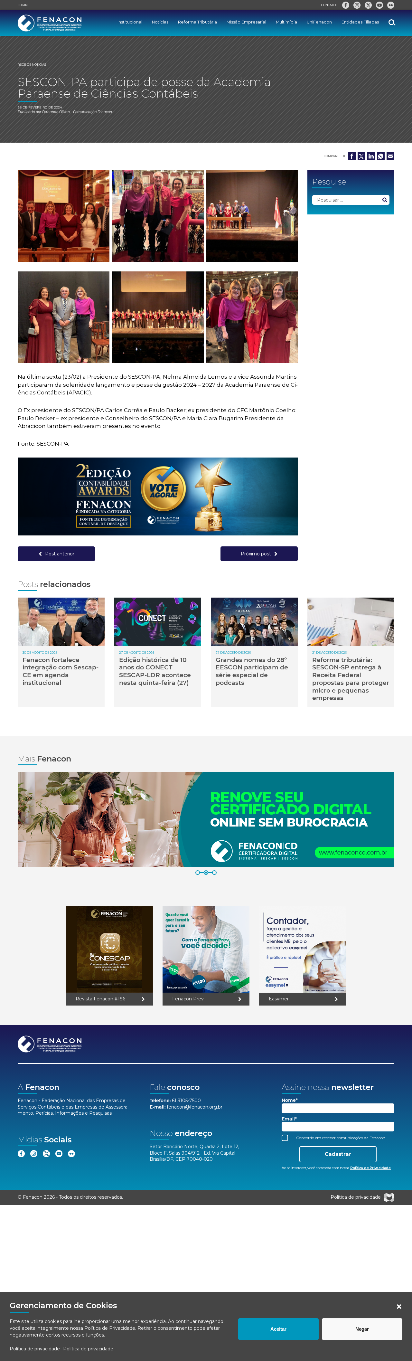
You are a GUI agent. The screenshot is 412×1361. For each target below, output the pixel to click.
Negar (362, 1329)
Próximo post (256, 554)
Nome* (290, 1100)
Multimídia (286, 22)
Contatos (329, 5)
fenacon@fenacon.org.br (194, 1107)
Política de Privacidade (109, 1328)
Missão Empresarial (246, 22)
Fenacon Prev (188, 999)
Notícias (160, 22)
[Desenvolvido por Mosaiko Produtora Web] (389, 1197)
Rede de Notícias (32, 64)
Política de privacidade (35, 1349)
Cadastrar (338, 1154)
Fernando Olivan (56, 112)
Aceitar (278, 1329)
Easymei (278, 999)
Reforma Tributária (197, 22)
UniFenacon (319, 22)
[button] (399, 1306)
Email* (289, 1119)
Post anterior (59, 554)
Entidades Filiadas (360, 22)
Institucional (129, 22)
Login (23, 5)
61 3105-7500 (186, 1100)
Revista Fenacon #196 (100, 999)
